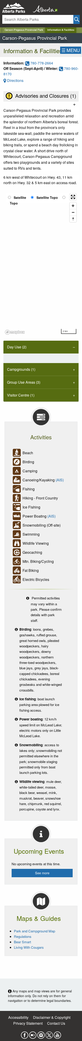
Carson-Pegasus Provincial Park (24, 30)
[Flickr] (32, 1033)
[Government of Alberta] (44, 7)
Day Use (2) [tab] (16, 346)
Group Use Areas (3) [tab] (23, 382)
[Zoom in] (73, 205)
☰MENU (71, 50)
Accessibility (18, 1017)
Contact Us (56, 1023)
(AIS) (60, 479)
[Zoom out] (73, 212)
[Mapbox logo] (15, 332)
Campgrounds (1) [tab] (21, 369)
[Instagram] (41, 1033)
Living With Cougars (29, 947)
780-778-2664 (41, 63)
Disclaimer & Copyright (51, 1017)
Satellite (20, 197)
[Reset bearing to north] (73, 219)
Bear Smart (22, 941)
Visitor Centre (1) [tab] (20, 395)
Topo (14, 203)
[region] (41, 263)
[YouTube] (57, 1033)
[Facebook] (24, 1033)
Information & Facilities (60, 30)
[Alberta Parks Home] (16, 7)
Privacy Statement (28, 1023)
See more (42, 872)
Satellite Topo (47, 197)
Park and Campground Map (34, 931)
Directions (14, 80)
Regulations (22, 936)
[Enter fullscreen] (73, 197)
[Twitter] (49, 1033)
